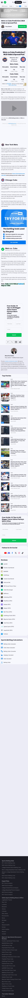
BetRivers (6, 593)
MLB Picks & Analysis (7, 892)
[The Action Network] (5, 2)
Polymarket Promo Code (8, 947)
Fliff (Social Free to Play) (10, 586)
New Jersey (5, 913)
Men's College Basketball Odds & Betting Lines (13, 869)
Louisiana (4, 904)
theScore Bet (7, 582)
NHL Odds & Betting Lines (8, 877)
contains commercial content (11, 361)
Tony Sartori (8, 26)
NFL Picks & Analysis (7, 883)
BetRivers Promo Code (7, 972)
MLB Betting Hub (12, 123)
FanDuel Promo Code (7, 963)
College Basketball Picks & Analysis (11, 890)
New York (4, 902)
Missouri (4, 931)
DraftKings (6, 575)
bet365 (5, 564)
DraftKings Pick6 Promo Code (9, 974)
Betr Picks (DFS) (8, 612)
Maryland (4, 906)
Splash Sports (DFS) (9, 626)
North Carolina (5, 929)
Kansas (4, 927)
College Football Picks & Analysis (10, 887)
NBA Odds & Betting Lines (8, 865)
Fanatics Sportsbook (9, 567)
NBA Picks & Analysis (7, 885)
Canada (4, 933)
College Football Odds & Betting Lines (11, 867)
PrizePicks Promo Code (8, 990)
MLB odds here (12, 85)
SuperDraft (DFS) (8, 630)
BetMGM (9, 83)
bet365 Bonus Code (7, 945)
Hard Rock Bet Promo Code (9, 970)
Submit (14, 335)
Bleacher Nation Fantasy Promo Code (11, 979)
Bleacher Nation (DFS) (9, 619)
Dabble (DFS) (7, 604)
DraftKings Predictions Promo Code (11, 956)
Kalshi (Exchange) (8, 589)
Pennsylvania (5, 915)
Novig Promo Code (6, 954)
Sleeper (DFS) (7, 608)
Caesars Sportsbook (9, 578)
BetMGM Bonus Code (7, 943)
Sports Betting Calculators (12, 640)
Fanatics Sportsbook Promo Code (10, 941)
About (3, 996)
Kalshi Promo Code (6, 952)
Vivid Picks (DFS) (8, 623)
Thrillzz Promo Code (7, 988)
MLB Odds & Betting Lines (8, 875)
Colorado (4, 911)
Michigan (4, 920)
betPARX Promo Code (7, 968)
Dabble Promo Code (7, 977)
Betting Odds (7, 662)
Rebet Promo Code (7, 984)
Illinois (3, 918)
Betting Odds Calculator (10, 644)
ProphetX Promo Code (7, 959)
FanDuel (21, 284)
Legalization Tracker (7, 900)
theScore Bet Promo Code (8, 965)
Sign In (24, 2)
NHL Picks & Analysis (7, 894)
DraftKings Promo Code (8, 961)
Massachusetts (5, 924)
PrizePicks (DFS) (8, 600)
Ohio (3, 922)
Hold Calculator (7, 658)
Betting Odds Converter (10, 651)
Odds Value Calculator (9, 647)
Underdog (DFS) (8, 597)
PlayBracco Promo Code (8, 986)
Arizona (4, 909)
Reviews (4, 560)
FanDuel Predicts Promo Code (9, 950)
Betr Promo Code (6, 981)
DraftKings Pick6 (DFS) (9, 615)
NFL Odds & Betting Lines (8, 863)
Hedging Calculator (8, 655)
